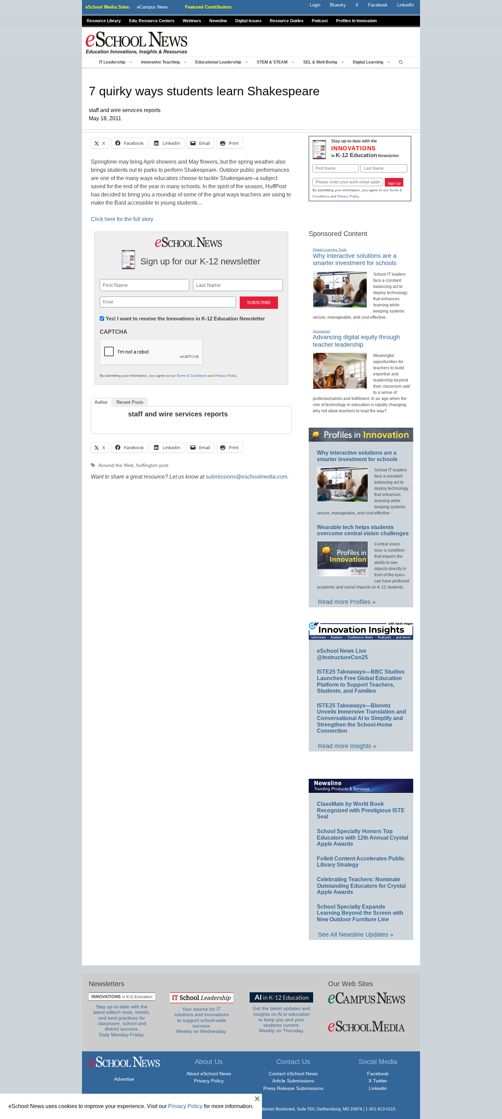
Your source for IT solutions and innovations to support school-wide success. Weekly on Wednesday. (201, 1020)
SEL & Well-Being (320, 62)
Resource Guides (287, 20)
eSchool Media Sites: (107, 7)
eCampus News (152, 7)
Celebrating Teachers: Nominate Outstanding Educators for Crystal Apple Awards (361, 885)
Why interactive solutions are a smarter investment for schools (354, 259)
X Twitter (377, 1080)
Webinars (192, 20)
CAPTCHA (113, 332)
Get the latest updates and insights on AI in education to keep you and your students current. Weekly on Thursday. (281, 1019)
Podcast (320, 20)
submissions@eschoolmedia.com (246, 477)
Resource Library (104, 20)
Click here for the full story (122, 219)
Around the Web (116, 465)
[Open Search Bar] (401, 62)
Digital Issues (248, 20)
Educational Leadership (218, 62)
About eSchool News (208, 1073)
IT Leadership (112, 62)
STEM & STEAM (272, 62)
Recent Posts (129, 402)
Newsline (218, 20)
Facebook (378, 1073)
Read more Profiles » (347, 601)
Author (101, 402)
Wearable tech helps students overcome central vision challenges (363, 530)
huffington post (152, 465)
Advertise (124, 1079)
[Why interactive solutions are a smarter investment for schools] (340, 304)
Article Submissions (293, 1080)
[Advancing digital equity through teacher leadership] (340, 386)
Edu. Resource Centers (152, 20)
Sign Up (394, 183)
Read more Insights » (347, 746)
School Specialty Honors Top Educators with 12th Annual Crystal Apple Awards (362, 837)
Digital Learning (368, 62)
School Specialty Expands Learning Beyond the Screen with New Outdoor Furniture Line (360, 913)
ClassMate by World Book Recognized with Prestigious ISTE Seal (361, 810)
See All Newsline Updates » (355, 934)
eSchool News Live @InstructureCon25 (342, 654)
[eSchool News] (136, 42)
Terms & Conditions (192, 375)
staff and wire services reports (178, 414)
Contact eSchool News (293, 1073)
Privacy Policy (225, 375)
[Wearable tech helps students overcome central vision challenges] (342, 573)
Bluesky (338, 5)
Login (315, 5)
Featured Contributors (208, 7)
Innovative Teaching (160, 62)
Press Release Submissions (293, 1088)
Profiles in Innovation (356, 20)
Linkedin (378, 1088)
